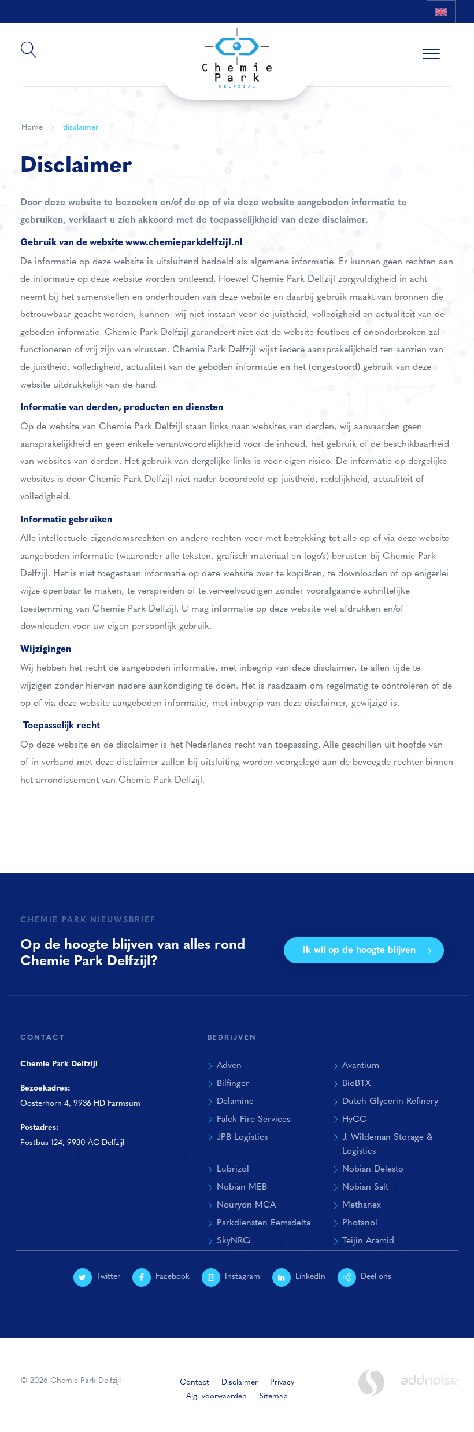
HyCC (354, 1119)
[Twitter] (339, 34)
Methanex (361, 1205)
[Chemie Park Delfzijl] (237, 52)
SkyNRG (233, 1241)
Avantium (360, 1065)
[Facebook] (365, 34)
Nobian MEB (242, 1187)
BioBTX (356, 1083)
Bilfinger (233, 1083)
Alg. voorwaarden (216, 1396)
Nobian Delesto (372, 1169)
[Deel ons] (444, 34)
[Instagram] (391, 34)
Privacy (282, 1382)
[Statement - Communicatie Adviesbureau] (372, 1383)
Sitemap (273, 1396)
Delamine (235, 1101)
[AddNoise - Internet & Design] (429, 1389)
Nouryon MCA (246, 1205)
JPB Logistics (242, 1137)
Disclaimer (239, 1382)
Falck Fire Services (253, 1119)
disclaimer (80, 127)
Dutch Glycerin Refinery (390, 1101)
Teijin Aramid (368, 1241)
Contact (194, 1382)
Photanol (359, 1223)
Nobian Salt (365, 1187)
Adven (229, 1065)
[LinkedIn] (417, 34)
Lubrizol (233, 1169)
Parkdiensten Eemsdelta (263, 1223)
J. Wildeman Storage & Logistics (387, 1145)
